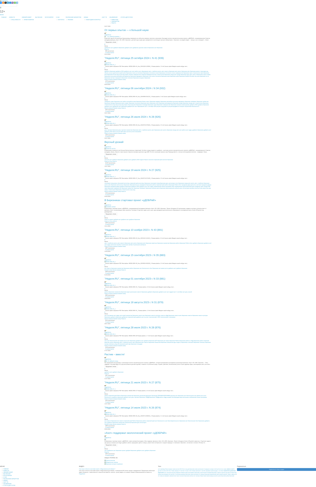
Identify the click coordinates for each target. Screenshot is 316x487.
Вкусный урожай (114, 142)
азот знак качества (168, 472)
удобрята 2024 (120, 71)
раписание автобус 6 (128, 244)
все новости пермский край (124, 420)
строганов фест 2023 (154, 317)
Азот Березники (154, 268)
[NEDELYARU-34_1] (110, 94)
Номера (194, 470)
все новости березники (111, 268)
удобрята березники (118, 47)
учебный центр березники (159, 188)
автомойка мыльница (172, 101)
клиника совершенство (135, 74)
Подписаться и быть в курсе (276, 469)
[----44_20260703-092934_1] (112, 36)
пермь (225, 469)
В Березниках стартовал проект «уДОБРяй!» (130, 200)
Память (229, 474)
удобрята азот (128, 47)
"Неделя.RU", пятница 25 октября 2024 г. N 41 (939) (134, 58)
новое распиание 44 (195, 474)
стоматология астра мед (111, 104)
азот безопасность (145, 268)
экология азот (108, 159)
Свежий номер (122, 79)
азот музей (123, 315)
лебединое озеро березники (112, 101)
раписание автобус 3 (116, 244)
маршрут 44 (177, 470)
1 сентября (220, 470)
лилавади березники (147, 104)
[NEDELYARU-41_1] (110, 64)
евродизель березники (142, 76)
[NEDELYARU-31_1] (110, 308)
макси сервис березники (127, 103)
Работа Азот (178, 184)
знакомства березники (132, 130)
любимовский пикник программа (198, 397)
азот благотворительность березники (175, 420)
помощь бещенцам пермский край (208, 474)
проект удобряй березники (129, 450)
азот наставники (109, 315)
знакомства (170, 342)
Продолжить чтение (111, 42)
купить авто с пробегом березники (200, 183)
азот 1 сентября (178, 292)
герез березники (204, 73)
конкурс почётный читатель (216, 469)
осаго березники (160, 103)
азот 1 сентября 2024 (150, 106)
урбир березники (230, 475)
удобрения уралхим (138, 47)
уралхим (172, 395)
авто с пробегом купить (155, 71)
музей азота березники (125, 73)
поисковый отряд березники (158, 183)
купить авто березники (111, 184)
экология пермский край (155, 159)
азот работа (135, 71)
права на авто (231, 469)
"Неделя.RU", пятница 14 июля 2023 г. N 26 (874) (133, 407)
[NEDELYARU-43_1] (110, 236)
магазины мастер (194, 188)
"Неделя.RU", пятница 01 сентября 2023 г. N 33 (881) (135, 278)
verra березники (179, 183)
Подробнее (82, 473)
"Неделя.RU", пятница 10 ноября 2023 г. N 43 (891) (134, 230)
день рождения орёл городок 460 (201, 186)
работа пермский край (158, 184)
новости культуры (155, 315)
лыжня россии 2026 (177, 469)
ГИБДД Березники (150, 397)
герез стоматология (194, 73)
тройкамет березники (196, 101)
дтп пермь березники (169, 340)
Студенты (219, 472)
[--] (106, 439)
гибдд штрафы (167, 397)
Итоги (183, 469)
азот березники (158, 47)
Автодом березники (115, 103)
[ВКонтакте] (1, 3)
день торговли (122, 130)
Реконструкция (168, 469)
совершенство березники (182, 73)
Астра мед (116, 74)
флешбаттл (198, 470)
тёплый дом (186, 188)
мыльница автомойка (116, 76)
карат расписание (132, 292)
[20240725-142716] (110, 148)
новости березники (149, 47)
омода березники (181, 74)
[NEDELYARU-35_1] (110, 261)
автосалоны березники (123, 184)
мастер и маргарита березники (118, 78)
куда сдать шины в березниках (195, 74)
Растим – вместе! (115, 354)
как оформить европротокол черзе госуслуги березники (176, 475)
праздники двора (115, 186)
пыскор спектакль (109, 344)
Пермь (173, 470)
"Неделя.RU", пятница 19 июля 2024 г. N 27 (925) (133, 170)
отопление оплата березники (157, 73)
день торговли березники (111, 130)
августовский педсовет (222, 474)
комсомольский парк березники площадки (130, 344)
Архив (204, 475)
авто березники (191, 71)
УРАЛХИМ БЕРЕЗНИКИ (164, 395)
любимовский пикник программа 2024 (164, 186)
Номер (201, 475)
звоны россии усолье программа (132, 131)
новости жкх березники (144, 315)
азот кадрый (170, 292)
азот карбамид (161, 469)
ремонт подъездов (201, 71)
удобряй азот (130, 106)
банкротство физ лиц (191, 76)
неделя (142, 159)
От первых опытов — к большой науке (127, 30)
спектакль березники (205, 342)
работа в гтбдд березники (192, 340)
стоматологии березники (163, 74)
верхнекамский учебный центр (174, 188)
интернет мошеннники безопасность (189, 106)
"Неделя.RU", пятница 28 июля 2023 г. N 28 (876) (133, 327)
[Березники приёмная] (114, 464)
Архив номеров (113, 79)
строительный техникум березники (208, 472)
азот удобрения (109, 450)
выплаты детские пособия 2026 (229, 472)
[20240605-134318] (110, 206)
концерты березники (144, 78)
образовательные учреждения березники (141, 184)
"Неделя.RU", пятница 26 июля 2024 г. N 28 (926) (133, 116)
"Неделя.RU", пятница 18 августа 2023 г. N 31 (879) (134, 302)
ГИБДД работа (159, 397)
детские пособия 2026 (163, 470)
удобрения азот (109, 47)
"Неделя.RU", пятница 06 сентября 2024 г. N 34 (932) (135, 88)
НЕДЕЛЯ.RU (108, 35)
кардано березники (161, 101)
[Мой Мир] (10, 3)
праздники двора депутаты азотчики (191, 184)
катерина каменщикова (183, 104)
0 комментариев (109, 52)
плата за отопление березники (140, 73)
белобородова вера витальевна (180, 397)
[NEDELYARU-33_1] (110, 285)
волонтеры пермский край (131, 183)
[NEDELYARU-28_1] (110, 123)
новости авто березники (181, 315)
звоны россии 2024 (118, 131)
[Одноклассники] (3, 3)
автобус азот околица (194, 475)
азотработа (130, 101)
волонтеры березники (144, 183)
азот (106, 340)
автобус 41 (173, 474)
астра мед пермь (123, 74)
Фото (170, 470)
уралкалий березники (145, 395)
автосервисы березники (193, 472)
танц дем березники (190, 469)
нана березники (201, 76)
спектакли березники (133, 78)
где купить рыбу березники (219, 475)
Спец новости (113, 161)
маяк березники (171, 76)
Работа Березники (180, 340)
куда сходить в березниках (180, 342)
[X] (6, 3)
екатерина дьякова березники (183, 474)
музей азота (116, 73)
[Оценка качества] (110, 460)
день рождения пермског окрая (180, 472)
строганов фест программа (168, 317)
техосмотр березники (140, 103)
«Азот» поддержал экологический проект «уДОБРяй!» (136, 433)
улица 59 (116, 344)
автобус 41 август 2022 (186, 470)
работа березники (169, 184)
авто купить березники (181, 71)
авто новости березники (168, 71)
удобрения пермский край (129, 317)
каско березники (151, 103)
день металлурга (170, 183)
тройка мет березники (133, 188)
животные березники (157, 243)
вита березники (109, 74)
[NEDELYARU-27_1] (110, 176)
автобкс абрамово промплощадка (210, 470)
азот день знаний (187, 292)
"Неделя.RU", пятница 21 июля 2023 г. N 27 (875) (133, 382)
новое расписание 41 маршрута (202, 469)
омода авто (173, 74)
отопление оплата (170, 73)
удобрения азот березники (119, 106)
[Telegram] (17, 3)
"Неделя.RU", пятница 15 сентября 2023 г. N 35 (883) (135, 255)
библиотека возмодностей (164, 474)
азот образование (143, 71)
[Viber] (12, 3)
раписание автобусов (140, 244)
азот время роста (163, 268)
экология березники (167, 159)
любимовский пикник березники (183, 186)
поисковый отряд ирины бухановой (114, 183)
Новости (107, 49)
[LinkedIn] (8, 3)
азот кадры (189, 130)
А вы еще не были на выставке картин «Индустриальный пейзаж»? (97, 469)
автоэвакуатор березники (129, 76)
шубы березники (180, 76)
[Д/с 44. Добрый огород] (111, 361)
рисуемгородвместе (173, 106)
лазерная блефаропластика (148, 74)
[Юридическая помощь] (111, 462)
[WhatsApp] (15, 3)
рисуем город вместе (162, 106)
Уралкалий (154, 395)
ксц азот (146, 317)
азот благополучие (112, 340)
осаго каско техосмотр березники (158, 76)
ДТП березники (159, 340)
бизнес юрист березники (148, 101)
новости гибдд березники (167, 315)
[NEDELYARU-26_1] (110, 414)
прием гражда (210, 475)
